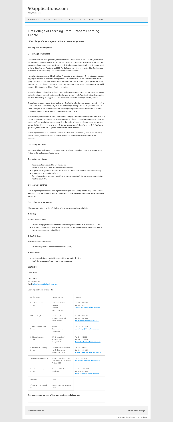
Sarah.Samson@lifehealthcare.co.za (87, 320)
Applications (32, 19)
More (101, 19)
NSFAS (71, 19)
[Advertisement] (130, 45)
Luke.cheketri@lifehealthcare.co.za (45, 284)
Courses (47, 19)
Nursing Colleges (86, 19)
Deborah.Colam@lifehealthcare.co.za (88, 342)
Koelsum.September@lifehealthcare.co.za (89, 352)
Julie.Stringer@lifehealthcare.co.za (87, 329)
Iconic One (121, 417)
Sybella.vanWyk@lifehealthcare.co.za (87, 360)
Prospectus (58, 19)
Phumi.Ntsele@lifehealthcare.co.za (87, 373)
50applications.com (48, 8)
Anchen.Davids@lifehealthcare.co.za (87, 307)
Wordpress (143, 417)
